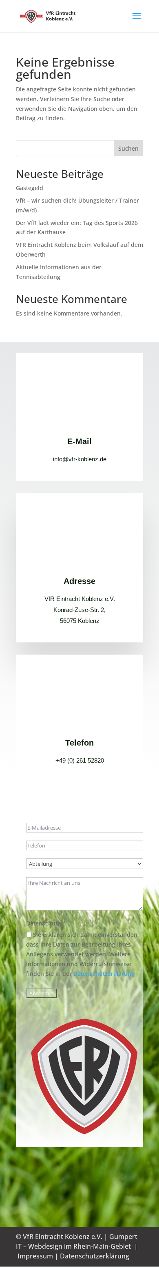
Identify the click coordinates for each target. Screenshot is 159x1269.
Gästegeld (29, 188)
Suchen (128, 148)
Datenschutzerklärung (104, 973)
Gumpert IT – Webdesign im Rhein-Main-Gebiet (76, 1241)
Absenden (41, 993)
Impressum (35, 1256)
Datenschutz (43, 923)
